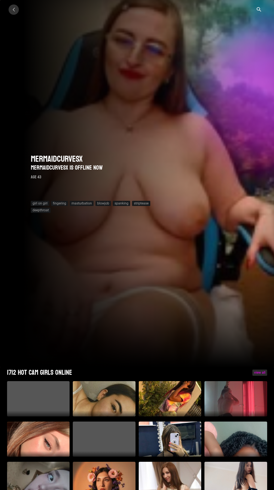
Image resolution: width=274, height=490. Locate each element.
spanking (121, 203)
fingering (59, 203)
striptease (141, 203)
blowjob (103, 203)
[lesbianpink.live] (14, 9)
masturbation (81, 203)
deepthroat (41, 210)
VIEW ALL (259, 372)
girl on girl (40, 203)
